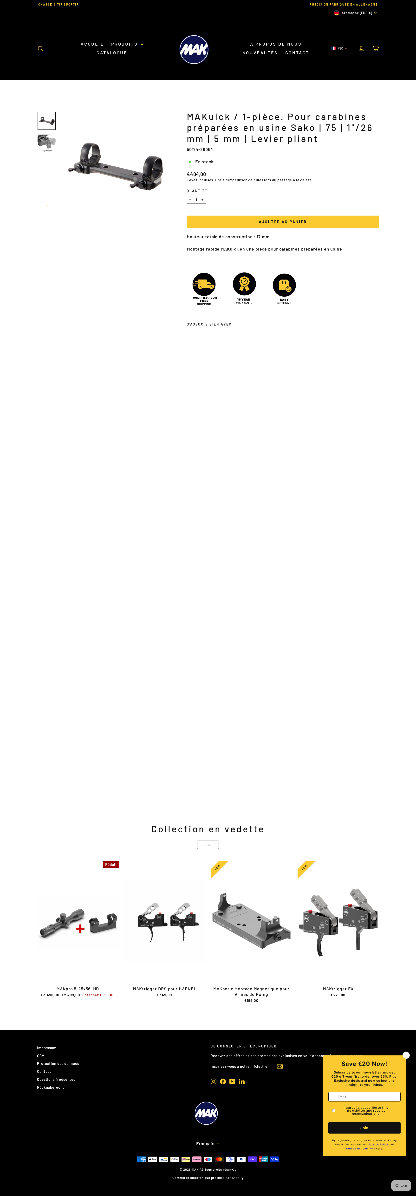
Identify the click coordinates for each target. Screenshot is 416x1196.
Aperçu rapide (77, 978)
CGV (40, 1055)
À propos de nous (276, 44)
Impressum (46, 1048)
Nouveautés (260, 52)
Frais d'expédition (231, 180)
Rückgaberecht (50, 1087)
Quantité (197, 191)
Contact (297, 52)
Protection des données (58, 1063)
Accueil (92, 44)
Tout (208, 844)
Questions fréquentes (56, 1079)
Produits (125, 44)
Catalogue (112, 52)
